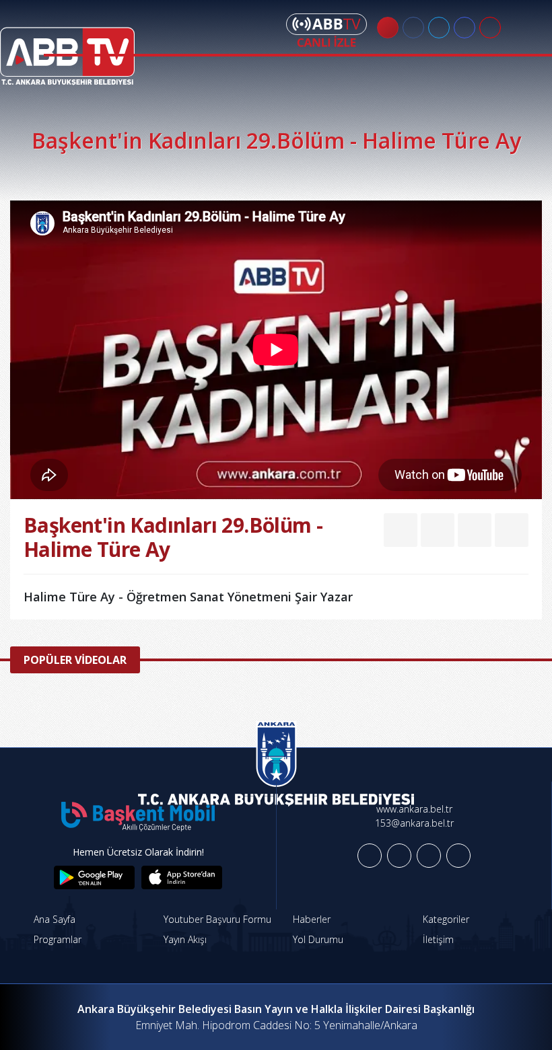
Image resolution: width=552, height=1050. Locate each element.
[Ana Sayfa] (67, 48)
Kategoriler (444, 919)
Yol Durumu (316, 939)
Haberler (310, 919)
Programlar (56, 939)
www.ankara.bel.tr (414, 808)
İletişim (437, 939)
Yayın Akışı (184, 939)
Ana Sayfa (53, 919)
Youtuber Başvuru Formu (216, 919)
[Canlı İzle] (326, 30)
